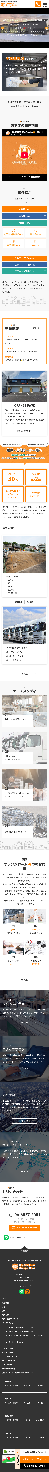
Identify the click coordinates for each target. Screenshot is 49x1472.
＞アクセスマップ (24, 1286)
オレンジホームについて (11, 1356)
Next (46, 28)
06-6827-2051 (27, 1214)
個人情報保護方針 (8, 1368)
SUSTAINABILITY (8, 1360)
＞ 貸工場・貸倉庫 (11, 1385)
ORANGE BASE (7, 1352)
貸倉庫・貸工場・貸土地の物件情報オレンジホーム (20, 1372)
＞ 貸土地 (27, 1385)
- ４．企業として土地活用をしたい (17, 1342)
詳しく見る (24, 674)
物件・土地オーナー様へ (11, 1319)
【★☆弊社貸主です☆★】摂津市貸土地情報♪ (22, 351)
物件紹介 (5, 1315)
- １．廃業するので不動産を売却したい (19, 1327)
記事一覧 (36, 328)
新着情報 (5, 1303)
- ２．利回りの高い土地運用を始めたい (19, 1331)
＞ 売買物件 (40, 1385)
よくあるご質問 (7, 1348)
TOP (4, 1299)
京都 (3, 1307)
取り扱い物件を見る (24, 431)
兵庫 (3, 1311)
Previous (2, 28)
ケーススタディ (7, 1323)
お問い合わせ (7, 1364)
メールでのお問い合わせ (36, 1459)
